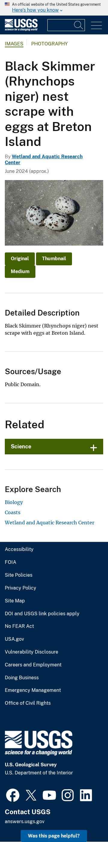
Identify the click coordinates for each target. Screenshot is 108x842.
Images (14, 44)
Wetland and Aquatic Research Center (49, 523)
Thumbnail (54, 258)
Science (21, 446)
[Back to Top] (86, 820)
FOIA (10, 562)
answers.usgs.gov (24, 821)
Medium (20, 271)
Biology (14, 502)
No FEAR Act (19, 626)
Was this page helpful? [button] (54, 836)
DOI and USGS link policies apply (42, 613)
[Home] (21, 29)
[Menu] (96, 25)
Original (20, 258)
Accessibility (19, 549)
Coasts (12, 512)
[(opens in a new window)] (13, 794)
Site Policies (18, 575)
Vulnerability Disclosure (31, 652)
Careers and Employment (33, 665)
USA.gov (14, 639)
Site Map (15, 601)
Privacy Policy (20, 588)
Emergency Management (33, 690)
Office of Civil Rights (28, 703)
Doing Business (22, 677)
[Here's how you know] (54, 8)
